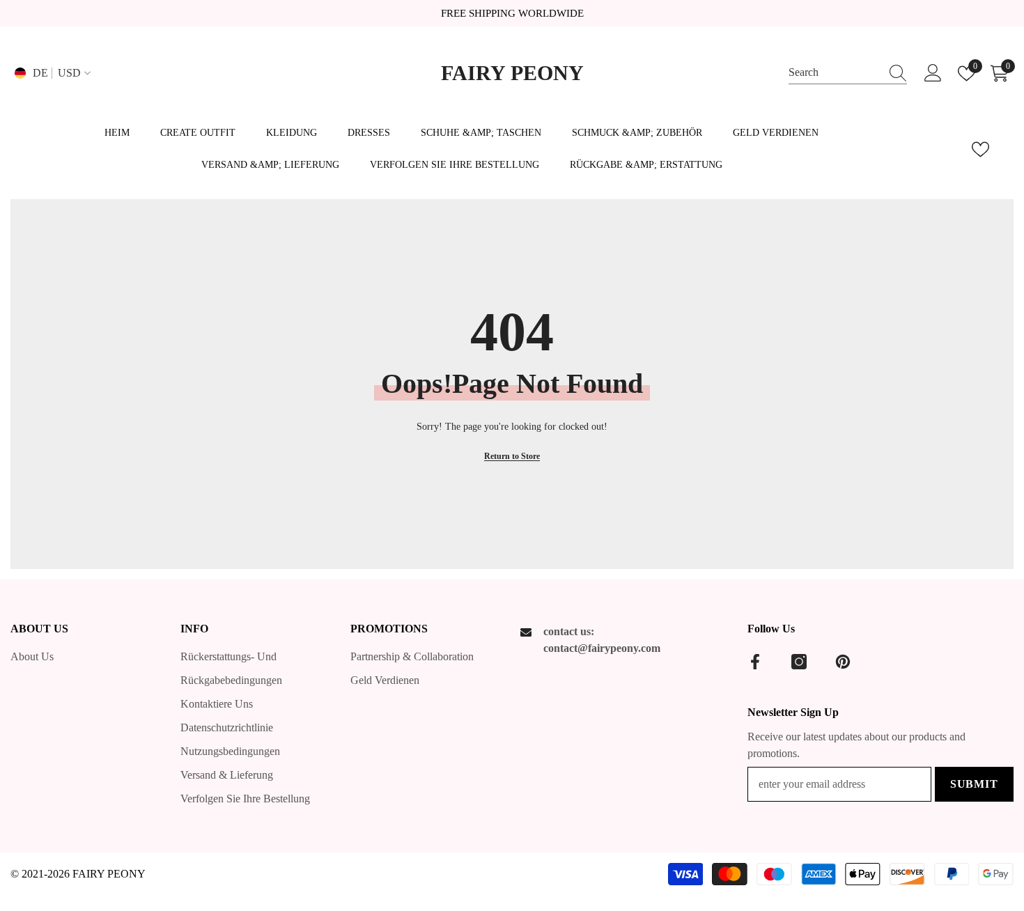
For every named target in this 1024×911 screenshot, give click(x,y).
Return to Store (512, 456)
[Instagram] (799, 661)
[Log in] (933, 73)
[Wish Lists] (980, 149)
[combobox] (835, 73)
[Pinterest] (843, 661)
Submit (974, 784)
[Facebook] (755, 661)
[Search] (848, 73)
